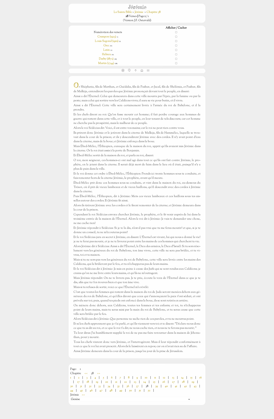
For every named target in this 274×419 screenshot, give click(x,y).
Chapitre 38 (154, 12)
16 (200, 378)
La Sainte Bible (123, 12)
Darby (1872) (106, 59)
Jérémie (139, 12)
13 (173, 378)
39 (156, 386)
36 (127, 386)
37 (137, 386)
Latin (106, 50)
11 (155, 378)
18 (88, 382)
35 (118, 386)
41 (176, 386)
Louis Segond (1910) (107, 41)
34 (109, 386)
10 (146, 378)
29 (193, 382)
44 (71, 391)
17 (78, 382)
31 (81, 386)
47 (100, 391)
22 (125, 382)
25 (154, 382)
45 (81, 391)
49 (120, 391)
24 (144, 382)
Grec (106, 46)
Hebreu (106, 54)
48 (110, 391)
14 (182, 378)
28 (183, 382)
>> (98, 373)
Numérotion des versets (108, 32)
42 (185, 386)
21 (116, 382)
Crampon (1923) (106, 37)
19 (97, 382)
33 (99, 386)
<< (86, 373)
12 (164, 378)
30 (71, 386)
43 (195, 386)
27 (173, 382)
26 (163, 382)
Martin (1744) (106, 63)
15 (191, 378)
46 (91, 391)
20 (106, 382)
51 (140, 391)
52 (149, 391)
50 (130, 391)
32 (90, 386)
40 (166, 386)
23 (135, 382)
